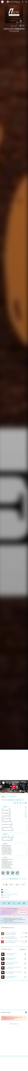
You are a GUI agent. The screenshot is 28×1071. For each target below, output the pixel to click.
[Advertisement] (14, 765)
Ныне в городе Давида (10, 932)
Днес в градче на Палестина (12, 940)
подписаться (22, 912)
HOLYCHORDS (5, 909)
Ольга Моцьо (5, 889)
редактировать (12, 919)
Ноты (7, 796)
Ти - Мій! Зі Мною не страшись (13, 967)
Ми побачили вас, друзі (11, 976)
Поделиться (15, 878)
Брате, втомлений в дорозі (12, 962)
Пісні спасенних (14, 31)
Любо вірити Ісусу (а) (11, 958)
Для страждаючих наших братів (13, 971)
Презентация (13, 796)
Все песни (22, 949)
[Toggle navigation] (26, 1)
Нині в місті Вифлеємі (10, 936)
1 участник (6, 892)
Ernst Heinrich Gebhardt (12, 894)
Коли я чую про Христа (11, 953)
